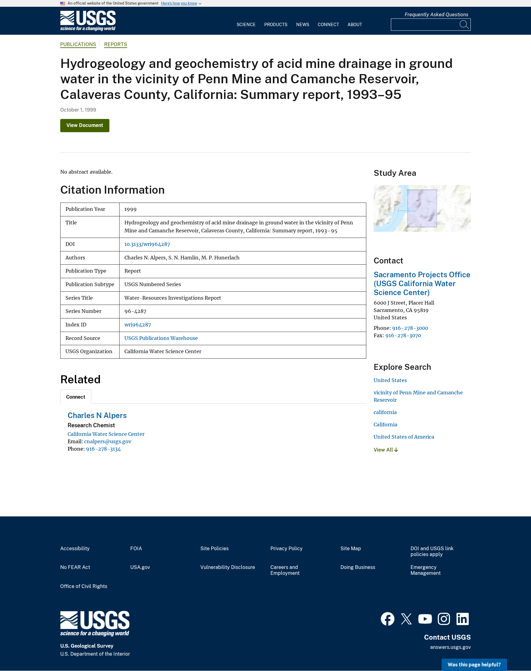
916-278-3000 (410, 328)
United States (390, 380)
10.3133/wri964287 (147, 244)
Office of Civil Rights (83, 586)
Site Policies (214, 548)
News (302, 24)
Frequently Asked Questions (436, 15)
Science (246, 24)
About (355, 24)
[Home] (88, 30)
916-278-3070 (403, 335)
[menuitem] (246, 20)
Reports (115, 44)
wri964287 (137, 325)
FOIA (136, 548)
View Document (84, 125)
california (385, 412)
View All (384, 450)
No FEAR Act (75, 567)
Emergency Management (426, 570)
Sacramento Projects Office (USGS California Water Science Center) (422, 283)
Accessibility (75, 548)
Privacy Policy (286, 548)
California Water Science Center (106, 434)
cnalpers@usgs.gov (107, 441)
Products (275, 24)
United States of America (404, 437)
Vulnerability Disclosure (227, 567)
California (385, 424)
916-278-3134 (103, 449)
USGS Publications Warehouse (161, 338)
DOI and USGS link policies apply (432, 551)
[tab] (75, 396)
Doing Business (357, 567)
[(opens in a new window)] (388, 618)
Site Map (350, 548)
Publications (78, 44)
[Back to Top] (509, 649)
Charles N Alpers (97, 415)
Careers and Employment (285, 570)
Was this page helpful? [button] (474, 665)
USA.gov (140, 567)
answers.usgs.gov (450, 647)
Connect (328, 24)
